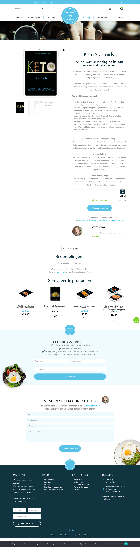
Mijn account (78, 480)
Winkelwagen (78, 482)
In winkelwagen (101, 208)
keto (91, 220)
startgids (121, 220)
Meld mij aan (70, 377)
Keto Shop (47, 484)
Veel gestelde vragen (81, 487)
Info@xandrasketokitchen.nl (115, 487)
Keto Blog (47, 482)
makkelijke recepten (109, 220)
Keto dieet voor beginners (53, 487)
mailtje (115, 233)
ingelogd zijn (61, 272)
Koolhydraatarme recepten (53, 489)
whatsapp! (96, 236)
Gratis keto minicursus (11, 2)
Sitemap (67, 535)
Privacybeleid (76, 535)
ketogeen (97, 220)
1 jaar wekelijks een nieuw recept (97, 2)
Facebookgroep (92, 405)
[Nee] (137, 544)
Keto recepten (49, 480)
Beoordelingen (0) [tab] (71, 249)
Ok (126, 544)
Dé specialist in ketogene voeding (42, 2)
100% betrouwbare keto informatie (70, 2)
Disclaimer (85, 535)
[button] (64, 50)
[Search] (43, 9)
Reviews (76, 489)
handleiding (83, 220)
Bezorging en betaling (81, 484)
